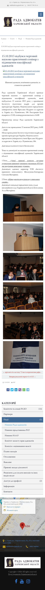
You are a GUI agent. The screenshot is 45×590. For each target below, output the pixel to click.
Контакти (8, 492)
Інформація (9, 486)
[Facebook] (8, 389)
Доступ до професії (23, 481)
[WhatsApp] (23, 389)
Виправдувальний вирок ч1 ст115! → (22, 377)
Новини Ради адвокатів (16, 425)
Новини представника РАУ (17, 430)
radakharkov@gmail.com (14, 546)
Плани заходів (10, 452)
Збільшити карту (12, 510)
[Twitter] (12, 389)
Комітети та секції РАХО (23, 409)
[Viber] (19, 389)
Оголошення (9, 457)
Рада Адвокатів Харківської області (22, 574)
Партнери (8, 414)
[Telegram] (27, 389)
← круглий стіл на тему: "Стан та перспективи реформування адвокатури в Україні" (23, 372)
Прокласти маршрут (13, 507)
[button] (40, 14)
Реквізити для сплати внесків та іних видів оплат (21, 474)
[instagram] (28, 581)
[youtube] (22, 581)
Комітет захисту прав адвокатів (19, 441)
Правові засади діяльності (16, 468)
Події (23, 420)
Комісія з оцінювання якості (18, 446)
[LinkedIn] (16, 389)
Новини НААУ (12, 436)
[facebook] (16, 581)
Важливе (8, 462)
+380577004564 (33, 546)
